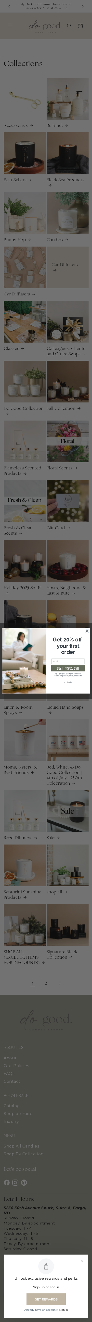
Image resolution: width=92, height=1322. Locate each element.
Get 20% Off (68, 668)
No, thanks (68, 682)
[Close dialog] (87, 631)
